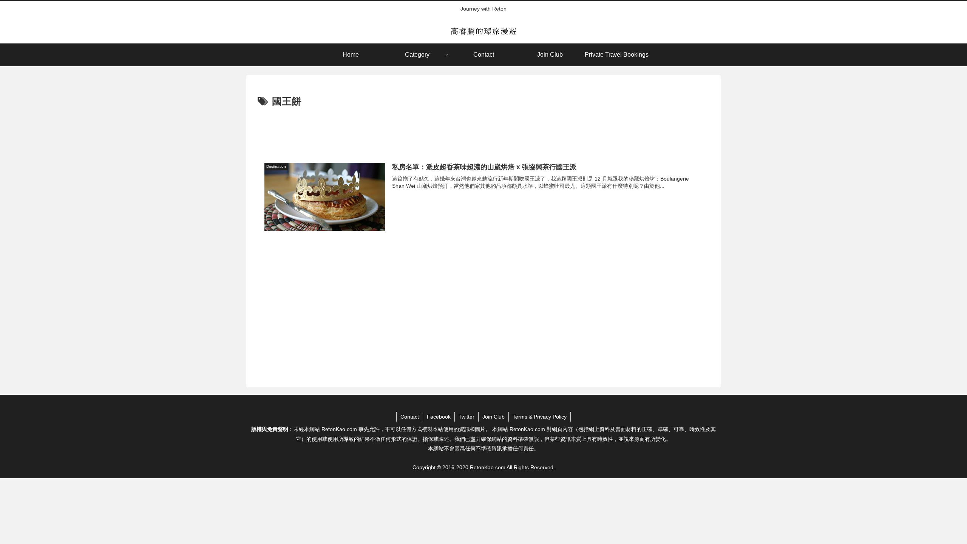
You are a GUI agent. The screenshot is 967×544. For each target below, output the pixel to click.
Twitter (466, 417)
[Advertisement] (483, 131)
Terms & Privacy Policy (540, 417)
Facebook (439, 417)
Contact (409, 417)
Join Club (493, 417)
